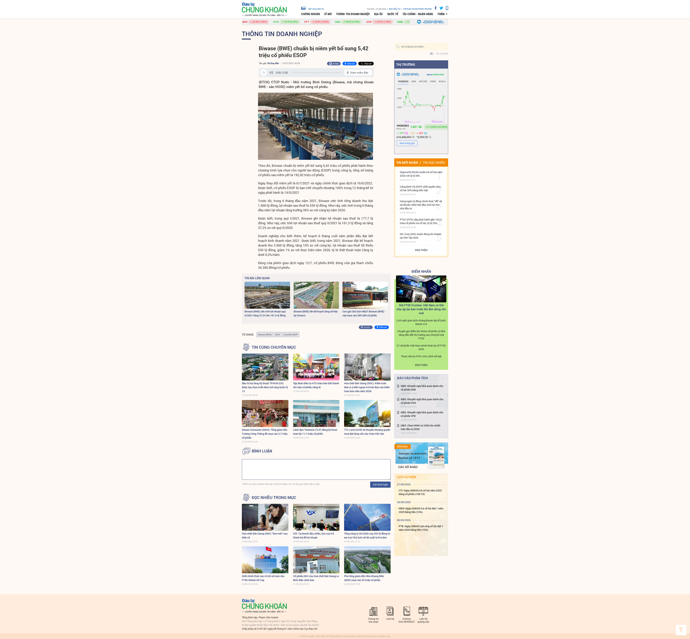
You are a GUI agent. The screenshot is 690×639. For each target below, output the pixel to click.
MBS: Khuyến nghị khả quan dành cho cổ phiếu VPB (422, 414)
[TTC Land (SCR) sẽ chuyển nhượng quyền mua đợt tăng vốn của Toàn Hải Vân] (367, 413)
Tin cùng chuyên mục (274, 347)
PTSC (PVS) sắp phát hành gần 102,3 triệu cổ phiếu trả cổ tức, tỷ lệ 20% (421, 221)
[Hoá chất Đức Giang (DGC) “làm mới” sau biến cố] (265, 517)
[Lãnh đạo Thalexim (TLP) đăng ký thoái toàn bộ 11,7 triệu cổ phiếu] (316, 413)
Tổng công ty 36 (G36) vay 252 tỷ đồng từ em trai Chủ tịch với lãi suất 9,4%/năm (367, 535)
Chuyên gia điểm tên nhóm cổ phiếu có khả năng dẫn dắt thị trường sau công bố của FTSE (421, 334)
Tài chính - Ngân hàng (417, 14)
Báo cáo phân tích (412, 378)
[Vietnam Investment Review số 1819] (436, 457)
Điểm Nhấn (421, 271)
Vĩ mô (328, 14)
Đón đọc (402, 446)
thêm (441, 14)
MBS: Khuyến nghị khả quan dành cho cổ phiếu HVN (422, 401)
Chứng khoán (310, 14)
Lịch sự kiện (406, 477)
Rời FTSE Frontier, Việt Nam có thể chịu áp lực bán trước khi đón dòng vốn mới (421, 309)
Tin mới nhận (407, 162)
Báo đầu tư (394, 9)
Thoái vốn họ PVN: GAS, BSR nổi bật (421, 356)
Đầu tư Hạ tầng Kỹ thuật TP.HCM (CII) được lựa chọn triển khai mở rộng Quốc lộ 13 (265, 387)
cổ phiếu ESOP (291, 334)
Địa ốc (378, 14)
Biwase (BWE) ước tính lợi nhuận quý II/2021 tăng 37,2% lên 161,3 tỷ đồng (265, 313)
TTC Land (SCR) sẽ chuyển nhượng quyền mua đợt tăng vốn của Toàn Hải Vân (367, 431)
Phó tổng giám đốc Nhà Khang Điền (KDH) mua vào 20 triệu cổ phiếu (364, 578)
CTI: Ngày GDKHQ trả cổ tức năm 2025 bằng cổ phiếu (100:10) (420, 492)
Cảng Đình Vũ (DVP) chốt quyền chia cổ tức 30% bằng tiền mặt (420, 188)
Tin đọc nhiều (434, 162)
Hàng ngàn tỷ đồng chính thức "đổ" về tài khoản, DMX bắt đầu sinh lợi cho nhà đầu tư (421, 204)
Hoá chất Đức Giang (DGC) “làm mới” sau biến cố (265, 535)
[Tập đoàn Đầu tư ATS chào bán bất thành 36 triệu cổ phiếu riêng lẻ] (316, 367)
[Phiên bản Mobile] (445, 8)
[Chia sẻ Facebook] (434, 8)
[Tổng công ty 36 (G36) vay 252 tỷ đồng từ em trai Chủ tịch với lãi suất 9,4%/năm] (367, 517)
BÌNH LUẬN (262, 451)
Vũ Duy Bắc (273, 63)
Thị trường (405, 64)
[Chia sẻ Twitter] (440, 8)
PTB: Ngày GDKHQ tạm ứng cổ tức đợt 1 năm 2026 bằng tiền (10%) (421, 527)
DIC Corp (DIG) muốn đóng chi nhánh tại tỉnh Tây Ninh (420, 235)
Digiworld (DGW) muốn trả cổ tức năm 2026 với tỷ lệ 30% (421, 173)
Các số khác (408, 467)
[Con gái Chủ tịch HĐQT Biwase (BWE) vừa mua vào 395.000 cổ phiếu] (365, 295)
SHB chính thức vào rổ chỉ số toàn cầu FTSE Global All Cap (263, 578)
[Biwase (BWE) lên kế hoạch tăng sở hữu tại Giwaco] (316, 295)
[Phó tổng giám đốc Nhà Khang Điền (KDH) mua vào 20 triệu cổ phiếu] (367, 559)
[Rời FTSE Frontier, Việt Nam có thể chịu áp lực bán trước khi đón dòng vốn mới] (421, 288)
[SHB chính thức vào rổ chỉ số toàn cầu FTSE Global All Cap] (265, 559)
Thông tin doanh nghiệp (353, 14)
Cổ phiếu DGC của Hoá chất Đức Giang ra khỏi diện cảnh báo (316, 578)
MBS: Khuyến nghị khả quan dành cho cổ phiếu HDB (422, 387)
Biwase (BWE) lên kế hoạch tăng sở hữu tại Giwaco (316, 313)
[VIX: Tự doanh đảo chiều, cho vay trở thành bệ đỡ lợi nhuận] (316, 517)
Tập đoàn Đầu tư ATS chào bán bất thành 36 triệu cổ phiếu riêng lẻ (316, 385)
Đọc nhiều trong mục (274, 497)
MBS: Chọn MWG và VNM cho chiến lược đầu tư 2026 (420, 427)
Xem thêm (421, 250)
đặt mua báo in (316, 9)
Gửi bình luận (380, 484)
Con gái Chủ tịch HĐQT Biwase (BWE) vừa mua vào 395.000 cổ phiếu (363, 313)
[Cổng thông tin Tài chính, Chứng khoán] (264, 9)
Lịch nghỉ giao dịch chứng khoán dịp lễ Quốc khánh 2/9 (421, 322)
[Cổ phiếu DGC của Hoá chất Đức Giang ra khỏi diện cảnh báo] (316, 559)
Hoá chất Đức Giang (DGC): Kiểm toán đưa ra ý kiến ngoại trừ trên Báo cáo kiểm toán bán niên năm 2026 (367, 387)
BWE (277, 334)
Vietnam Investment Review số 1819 (412, 455)
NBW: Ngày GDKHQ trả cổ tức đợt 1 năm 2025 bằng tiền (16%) (421, 510)
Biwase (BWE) (265, 334)
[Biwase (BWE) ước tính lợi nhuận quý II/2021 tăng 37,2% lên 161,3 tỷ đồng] (267, 295)
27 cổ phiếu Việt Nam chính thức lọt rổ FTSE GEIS (421, 347)
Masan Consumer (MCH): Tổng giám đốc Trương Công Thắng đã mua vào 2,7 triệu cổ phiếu (265, 433)
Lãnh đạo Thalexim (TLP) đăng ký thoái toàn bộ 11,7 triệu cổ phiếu (315, 431)
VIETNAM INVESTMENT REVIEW (417, 9)
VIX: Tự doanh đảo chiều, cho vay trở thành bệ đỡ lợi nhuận (313, 535)
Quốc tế (392, 14)
